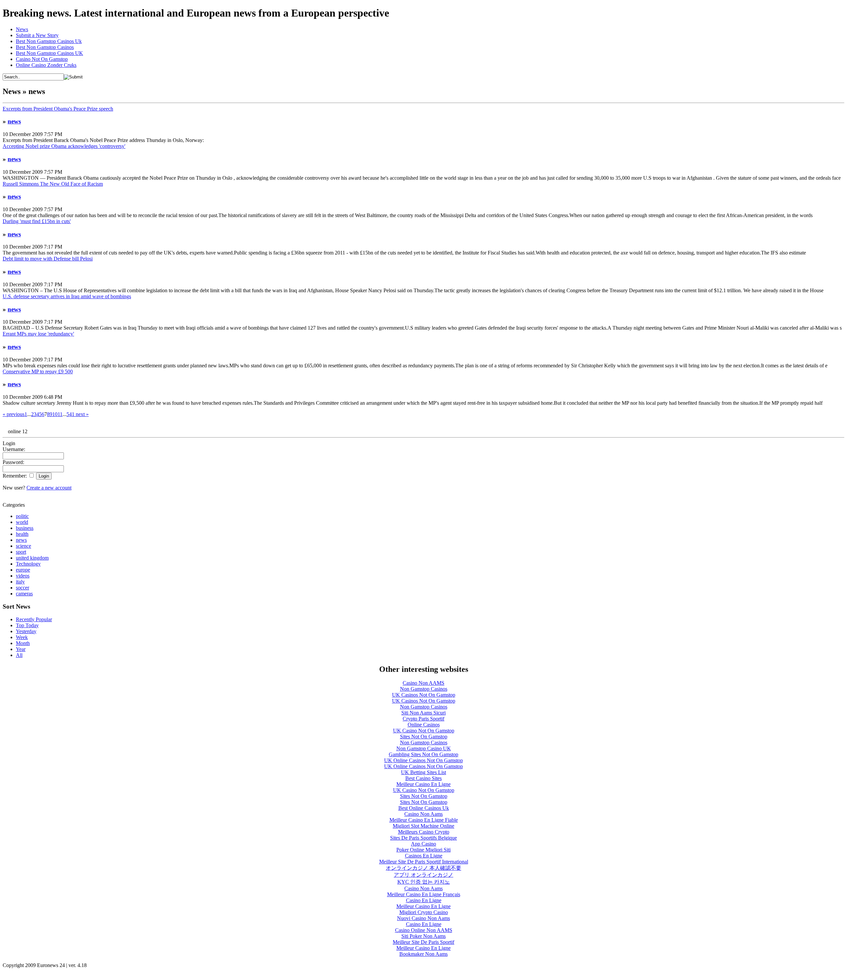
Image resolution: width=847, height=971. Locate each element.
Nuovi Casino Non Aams (423, 918)
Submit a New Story (37, 35)
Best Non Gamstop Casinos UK (49, 53)
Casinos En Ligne (423, 855)
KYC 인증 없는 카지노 (423, 882)
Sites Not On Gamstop (423, 736)
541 (70, 414)
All (19, 655)
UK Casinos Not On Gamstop (423, 695)
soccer (22, 587)
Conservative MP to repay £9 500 (38, 371)
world (22, 522)
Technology (28, 564)
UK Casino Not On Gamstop (423, 730)
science (23, 546)
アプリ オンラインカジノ (423, 875)
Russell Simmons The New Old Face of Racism (53, 184)
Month (23, 643)
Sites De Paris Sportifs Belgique (423, 838)
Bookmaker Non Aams (423, 954)
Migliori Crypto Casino (423, 912)
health (22, 534)
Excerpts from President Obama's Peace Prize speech (58, 109)
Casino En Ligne (423, 900)
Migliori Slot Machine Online (423, 826)
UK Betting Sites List (423, 772)
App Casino (423, 844)
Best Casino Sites (423, 778)
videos (22, 575)
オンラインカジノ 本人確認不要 (423, 868)
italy (20, 581)
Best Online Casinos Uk (423, 808)
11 (60, 414)
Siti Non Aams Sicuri (423, 713)
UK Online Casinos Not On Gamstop (423, 760)
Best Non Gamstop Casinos (45, 47)
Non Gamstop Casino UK (423, 748)
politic (22, 516)
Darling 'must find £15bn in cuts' (37, 221)
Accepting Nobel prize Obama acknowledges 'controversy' (64, 146)
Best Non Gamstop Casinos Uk (49, 41)
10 (55, 414)
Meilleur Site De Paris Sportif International (423, 861)
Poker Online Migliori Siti (423, 850)
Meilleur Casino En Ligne (423, 784)
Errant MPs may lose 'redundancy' (38, 334)
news (14, 121)
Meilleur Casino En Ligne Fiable (423, 820)
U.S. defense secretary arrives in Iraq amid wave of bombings (67, 296)
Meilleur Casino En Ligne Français (423, 894)
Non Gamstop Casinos (423, 689)
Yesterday (26, 631)
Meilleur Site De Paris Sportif (423, 942)
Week (22, 637)
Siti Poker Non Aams (423, 936)
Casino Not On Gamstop (42, 59)
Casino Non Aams (423, 814)
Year (20, 649)
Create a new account (48, 487)
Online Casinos (424, 724)
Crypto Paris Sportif (423, 718)
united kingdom (32, 558)
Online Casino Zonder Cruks (46, 65)
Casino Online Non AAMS (423, 930)
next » (81, 414)
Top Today (27, 625)
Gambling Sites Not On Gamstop (423, 754)
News (22, 29)
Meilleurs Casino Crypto (423, 832)
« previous (13, 414)
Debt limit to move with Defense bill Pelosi (48, 258)
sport (21, 552)
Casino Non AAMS (423, 683)
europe (23, 570)
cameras (24, 593)
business (24, 528)
